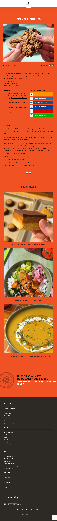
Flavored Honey (8, 418)
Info (5, 451)
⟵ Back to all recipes (11, 65)
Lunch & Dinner (8, 442)
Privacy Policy (30, 509)
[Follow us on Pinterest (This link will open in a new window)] (29, 173)
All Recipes (7, 447)
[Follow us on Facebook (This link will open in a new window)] (27, 173)
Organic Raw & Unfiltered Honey (12, 411)
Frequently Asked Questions (11, 466)
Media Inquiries (8, 487)
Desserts (6, 439)
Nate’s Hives (7, 461)
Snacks (5, 434)
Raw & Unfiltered (8, 458)
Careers (6, 490)
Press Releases (7, 485)
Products (7, 403)
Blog (5, 480)
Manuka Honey (8, 413)
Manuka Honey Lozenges (10, 420)
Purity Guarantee (8, 456)
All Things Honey (8, 468)
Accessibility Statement (27, 512)
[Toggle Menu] (5, 3)
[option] (28, 219)
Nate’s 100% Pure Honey (19, 98)
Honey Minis (7, 415)
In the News (7, 482)
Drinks (5, 437)
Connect (7, 473)
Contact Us (7, 477)
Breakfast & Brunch (9, 432)
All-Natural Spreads (9, 423)
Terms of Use (20, 509)
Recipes (6, 427)
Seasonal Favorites (9, 444)
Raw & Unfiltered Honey (10, 408)
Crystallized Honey (9, 463)
